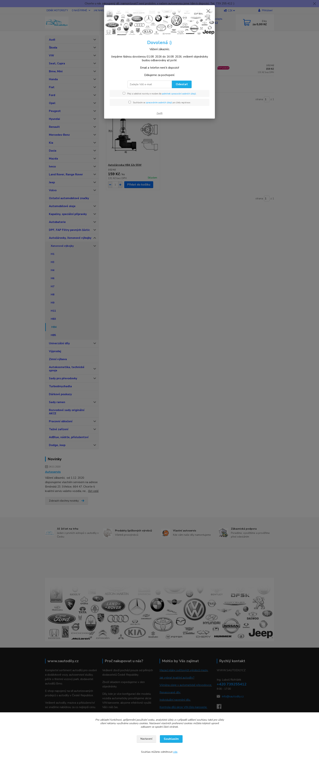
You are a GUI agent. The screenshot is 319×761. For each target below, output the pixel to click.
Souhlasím (171, 739)
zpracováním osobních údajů (159, 102)
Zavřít (159, 113)
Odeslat (182, 84)
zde (175, 752)
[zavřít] (208, 11)
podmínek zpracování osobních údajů (179, 93)
